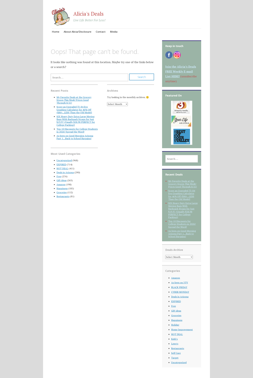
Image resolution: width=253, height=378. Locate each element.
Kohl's (174, 339)
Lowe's (174, 343)
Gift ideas (61, 180)
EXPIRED (61, 164)
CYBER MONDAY (180, 292)
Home (55, 31)
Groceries (62, 192)
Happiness (62, 188)
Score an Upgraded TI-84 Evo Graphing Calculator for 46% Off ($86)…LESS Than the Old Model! (74, 109)
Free (59, 176)
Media (113, 31)
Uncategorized (64, 160)
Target (174, 357)
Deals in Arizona (65, 172)
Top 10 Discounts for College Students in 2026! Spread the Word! (77, 130)
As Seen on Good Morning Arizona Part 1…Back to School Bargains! (75, 137)
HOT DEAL (62, 168)
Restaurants (63, 196)
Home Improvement (182, 329)
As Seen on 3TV (179, 282)
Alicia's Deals (88, 13)
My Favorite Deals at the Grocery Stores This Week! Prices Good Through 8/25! (74, 100)
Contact (101, 31)
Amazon (61, 184)
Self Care (176, 353)
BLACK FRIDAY (179, 287)
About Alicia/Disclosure (77, 31)
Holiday (175, 324)
